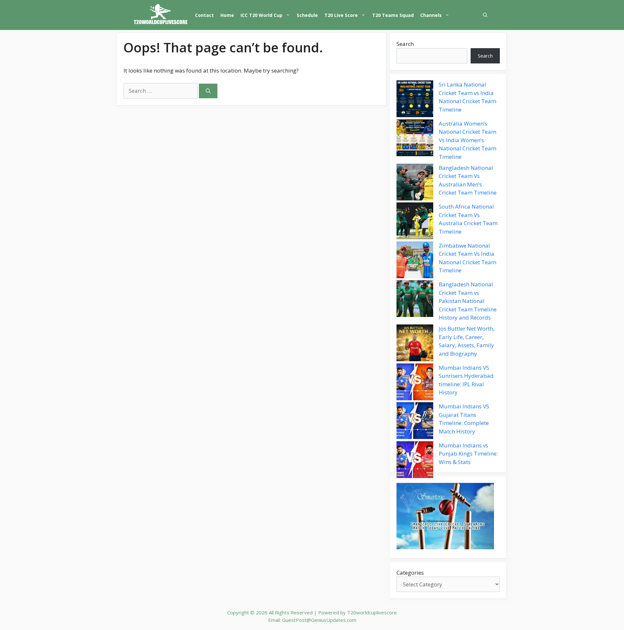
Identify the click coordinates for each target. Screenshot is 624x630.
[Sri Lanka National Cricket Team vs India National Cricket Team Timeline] (414, 99)
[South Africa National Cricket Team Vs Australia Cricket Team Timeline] (414, 221)
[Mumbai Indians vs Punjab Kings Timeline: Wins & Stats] (414, 460)
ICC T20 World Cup (261, 15)
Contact (204, 15)
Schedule (307, 15)
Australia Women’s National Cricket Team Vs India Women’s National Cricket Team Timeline (467, 140)
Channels (431, 15)
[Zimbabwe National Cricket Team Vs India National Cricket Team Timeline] (414, 261)
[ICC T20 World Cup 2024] (160, 15)
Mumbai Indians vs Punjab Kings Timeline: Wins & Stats (468, 454)
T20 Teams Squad (393, 15)
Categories (410, 572)
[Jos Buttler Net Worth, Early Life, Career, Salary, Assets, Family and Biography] (414, 343)
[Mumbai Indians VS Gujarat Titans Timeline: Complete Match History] (414, 421)
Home (227, 15)
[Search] (208, 91)
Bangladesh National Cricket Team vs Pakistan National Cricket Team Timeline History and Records (468, 301)
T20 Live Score (341, 15)
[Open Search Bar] (485, 15)
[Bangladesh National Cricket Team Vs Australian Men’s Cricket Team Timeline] (414, 183)
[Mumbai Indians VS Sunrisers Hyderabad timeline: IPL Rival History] (414, 383)
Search (405, 44)
